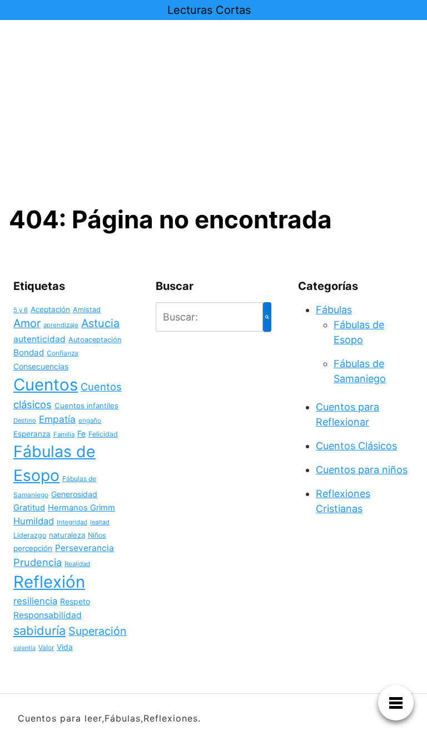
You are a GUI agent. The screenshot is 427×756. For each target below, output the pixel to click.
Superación (97, 631)
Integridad (72, 522)
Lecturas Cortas (209, 10)
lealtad (100, 522)
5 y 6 (20, 310)
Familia (64, 434)
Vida (65, 647)
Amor (27, 323)
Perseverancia (84, 548)
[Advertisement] (213, 121)
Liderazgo (29, 535)
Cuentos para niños (362, 469)
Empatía (57, 419)
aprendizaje (60, 325)
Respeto (75, 601)
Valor (46, 647)
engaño (89, 420)
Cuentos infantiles (86, 405)
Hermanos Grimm (81, 508)
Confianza (62, 353)
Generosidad (74, 494)
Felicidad (103, 434)
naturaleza (67, 534)
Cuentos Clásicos (356, 446)
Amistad (87, 310)
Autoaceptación (94, 340)
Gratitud (29, 508)
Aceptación (50, 309)
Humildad (33, 521)
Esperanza (32, 433)
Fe (81, 433)
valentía (24, 648)
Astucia (100, 323)
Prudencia (37, 562)
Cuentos (45, 384)
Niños (97, 535)
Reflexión (49, 582)
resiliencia (35, 601)
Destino (24, 420)
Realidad (77, 564)
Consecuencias (40, 366)
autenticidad (39, 339)
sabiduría (39, 630)
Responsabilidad (47, 615)
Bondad (28, 352)
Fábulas (334, 310)
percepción (32, 548)
